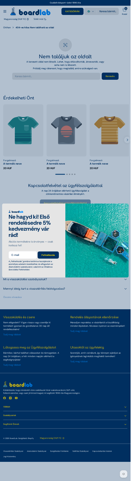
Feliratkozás (48, 255)
